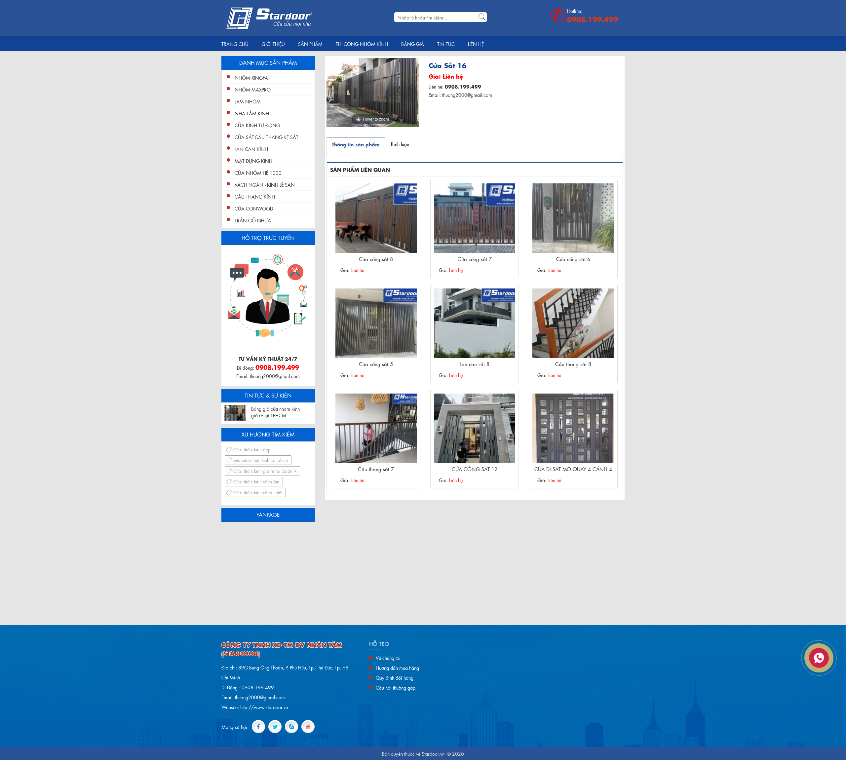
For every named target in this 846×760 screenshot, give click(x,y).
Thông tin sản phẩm (356, 144)
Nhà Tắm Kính (252, 113)
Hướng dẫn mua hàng (397, 667)
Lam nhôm (248, 101)
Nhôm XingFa (251, 77)
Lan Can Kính (251, 149)
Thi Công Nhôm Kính (362, 44)
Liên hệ (476, 44)
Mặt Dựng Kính (253, 161)
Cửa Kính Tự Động (257, 125)
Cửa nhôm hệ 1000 (258, 172)
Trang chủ (235, 44)
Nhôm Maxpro (253, 89)
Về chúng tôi (388, 658)
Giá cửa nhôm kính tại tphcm (260, 460)
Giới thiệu (273, 44)
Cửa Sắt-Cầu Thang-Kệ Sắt (266, 137)
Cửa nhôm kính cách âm (256, 481)
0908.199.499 (592, 18)
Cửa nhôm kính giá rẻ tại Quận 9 (264, 471)
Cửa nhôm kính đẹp (252, 449)
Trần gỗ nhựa (253, 220)
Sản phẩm (310, 44)
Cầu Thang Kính (255, 196)
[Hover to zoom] (373, 91)
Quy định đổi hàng (394, 677)
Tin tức (446, 44)
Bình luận (400, 144)
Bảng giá (412, 44)
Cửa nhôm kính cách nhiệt (257, 492)
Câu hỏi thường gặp (395, 687)
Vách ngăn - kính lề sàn (265, 184)
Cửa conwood (254, 208)
